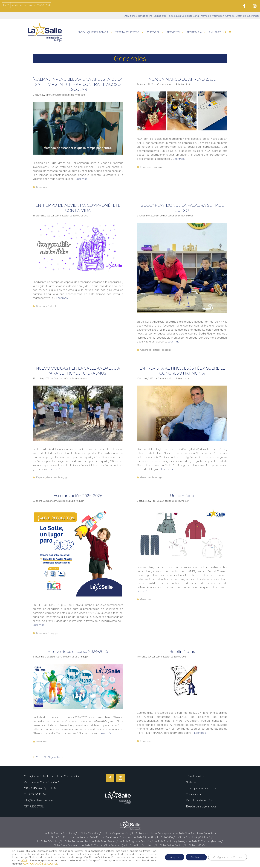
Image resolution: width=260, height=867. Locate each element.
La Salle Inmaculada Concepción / (153, 833)
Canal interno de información (208, 15)
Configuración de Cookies (227, 857)
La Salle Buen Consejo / (65, 845)
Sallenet (191, 782)
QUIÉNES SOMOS (97, 32)
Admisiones (131, 15)
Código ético (160, 15)
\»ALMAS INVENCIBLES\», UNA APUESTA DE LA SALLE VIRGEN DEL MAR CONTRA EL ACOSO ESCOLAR (78, 84)
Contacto (230, 15)
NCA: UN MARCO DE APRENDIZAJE (182, 79)
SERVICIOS (173, 32)
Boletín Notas (182, 651)
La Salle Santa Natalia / (76, 841)
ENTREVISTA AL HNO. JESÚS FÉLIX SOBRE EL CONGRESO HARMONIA (182, 370)
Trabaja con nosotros (201, 788)
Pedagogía (157, 167)
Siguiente (55, 757)
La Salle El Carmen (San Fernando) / (103, 845)
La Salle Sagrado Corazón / (136, 841)
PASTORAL (153, 32)
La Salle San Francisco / (141, 845)
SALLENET (215, 32)
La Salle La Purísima (197, 845)
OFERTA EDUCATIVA (127, 32)
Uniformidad (182, 495)
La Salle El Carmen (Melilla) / (205, 841)
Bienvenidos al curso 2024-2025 (78, 651)
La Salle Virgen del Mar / (117, 833)
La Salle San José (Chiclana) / (194, 837)
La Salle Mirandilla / (145, 837)
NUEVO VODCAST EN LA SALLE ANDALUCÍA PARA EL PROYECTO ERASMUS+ (78, 370)
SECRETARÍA (194, 32)
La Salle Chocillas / (89, 833)
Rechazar (196, 857)
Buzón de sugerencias (247, 15)
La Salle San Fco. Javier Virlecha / (195, 833)
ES (8, 5)
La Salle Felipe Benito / (170, 845)
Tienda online (145, 15)
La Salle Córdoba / (49, 841)
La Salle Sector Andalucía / (60, 833)
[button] (224, 32)
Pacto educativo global (180, 15)
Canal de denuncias (199, 800)
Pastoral (52, 306)
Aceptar (174, 857)
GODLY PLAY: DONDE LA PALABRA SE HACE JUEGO (182, 207)
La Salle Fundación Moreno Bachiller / (109, 837)
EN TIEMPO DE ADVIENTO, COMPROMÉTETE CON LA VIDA (78, 207)
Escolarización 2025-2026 (78, 495)
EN (4, 5)
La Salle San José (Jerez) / (171, 841)
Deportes (40, 477)
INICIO (81, 32)
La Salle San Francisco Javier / (67, 837)
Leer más (81, 178)
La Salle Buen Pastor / (105, 841)
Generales (41, 187)
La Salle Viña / (166, 837)
